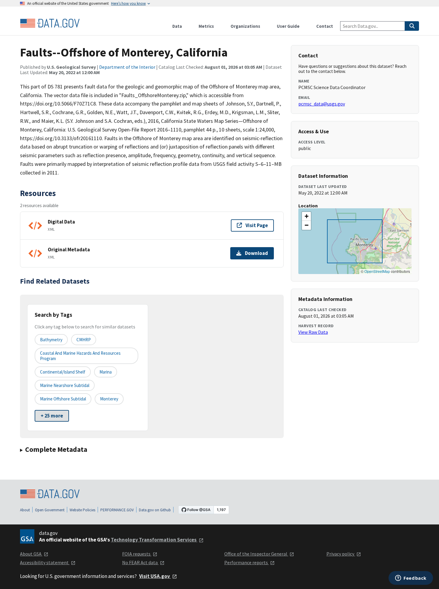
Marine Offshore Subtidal (63, 399)
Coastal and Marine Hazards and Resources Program (80, 355)
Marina (105, 372)
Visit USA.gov (155, 576)
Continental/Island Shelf (62, 372)
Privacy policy (340, 554)
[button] (306, 216)
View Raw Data (313, 332)
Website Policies (82, 509)
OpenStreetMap (377, 271)
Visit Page (256, 225)
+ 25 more (52, 415)
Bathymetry (51, 339)
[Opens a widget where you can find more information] (411, 578)
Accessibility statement (45, 562)
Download (256, 253)
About (25, 509)
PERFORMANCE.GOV (117, 509)
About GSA (31, 554)
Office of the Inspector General (256, 554)
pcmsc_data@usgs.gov (321, 104)
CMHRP (83, 339)
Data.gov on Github (155, 509)
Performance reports (246, 562)
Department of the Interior (127, 67)
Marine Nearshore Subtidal (64, 385)
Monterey (109, 399)
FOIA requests (136, 554)
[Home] (50, 23)
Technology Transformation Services (154, 539)
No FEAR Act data (140, 562)
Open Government (50, 509)
